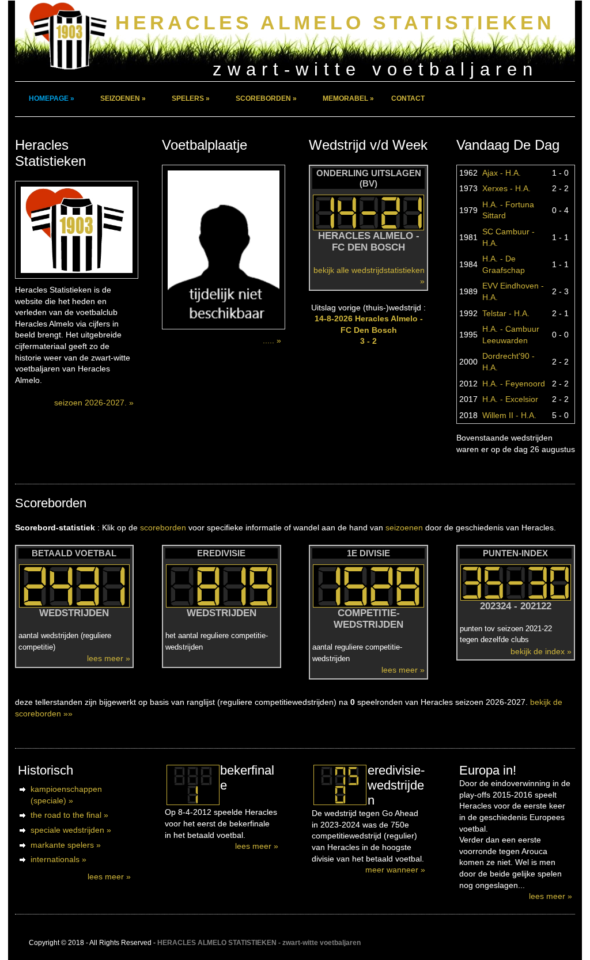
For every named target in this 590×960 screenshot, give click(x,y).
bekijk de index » (541, 651)
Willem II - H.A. (509, 415)
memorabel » (348, 98)
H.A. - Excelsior (510, 399)
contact (408, 98)
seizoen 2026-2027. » (94, 402)
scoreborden (163, 527)
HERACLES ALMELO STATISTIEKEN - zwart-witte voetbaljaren (259, 943)
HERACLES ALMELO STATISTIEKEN (335, 22)
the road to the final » (69, 814)
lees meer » (108, 658)
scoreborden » (266, 98)
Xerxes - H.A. (506, 188)
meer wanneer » (395, 869)
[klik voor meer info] (192, 785)
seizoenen (404, 527)
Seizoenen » (123, 98)
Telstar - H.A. (506, 313)
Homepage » (51, 98)
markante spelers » (66, 844)
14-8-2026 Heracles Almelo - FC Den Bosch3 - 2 (369, 330)
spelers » (191, 98)
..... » (272, 340)
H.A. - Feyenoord (513, 383)
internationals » (58, 859)
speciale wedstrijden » (71, 829)
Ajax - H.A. (501, 172)
